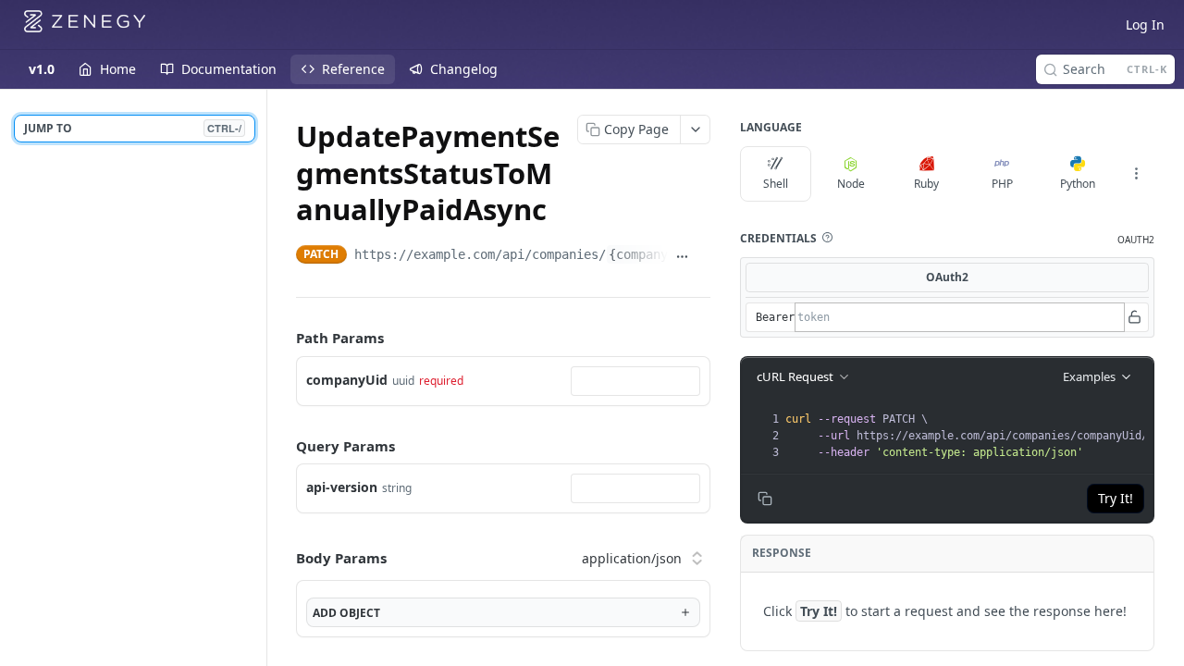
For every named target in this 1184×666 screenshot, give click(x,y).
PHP (1002, 183)
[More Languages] (1135, 174)
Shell (775, 183)
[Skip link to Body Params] (283, 557)
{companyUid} (653, 254)
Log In (1145, 24)
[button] (826, 237)
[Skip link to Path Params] (283, 338)
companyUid (347, 379)
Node (851, 183)
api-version (341, 487)
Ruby (926, 183)
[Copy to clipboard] (703, 256)
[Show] (1134, 317)
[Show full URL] (682, 256)
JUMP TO (132, 128)
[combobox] (635, 381)
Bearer (775, 317)
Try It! (1115, 498)
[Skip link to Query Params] (283, 445)
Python (1077, 183)
